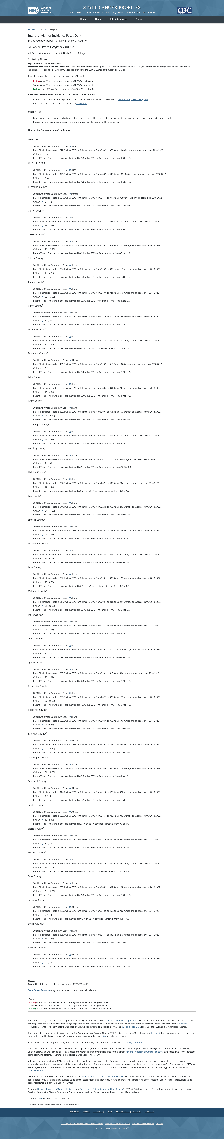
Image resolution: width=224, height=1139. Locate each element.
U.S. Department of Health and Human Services (82, 1123)
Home (83, 19)
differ (103, 1036)
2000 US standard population (122, 1020)
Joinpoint (155, 1033)
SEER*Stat (182, 1023)
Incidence (36, 29)
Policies (86, 1111)
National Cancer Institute (143, 1123)
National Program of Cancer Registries (144, 1051)
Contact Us (149, 1111)
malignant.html (134, 1042)
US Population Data (131, 1026)
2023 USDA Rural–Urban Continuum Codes (102, 1076)
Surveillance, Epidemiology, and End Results (101, 1089)
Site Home (74, 1111)
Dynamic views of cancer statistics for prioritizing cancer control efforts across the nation (112, 12)
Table (44, 29)
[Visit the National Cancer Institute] (39, 9)
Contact (139, 19)
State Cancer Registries (39, 990)
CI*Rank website (36, 1070)
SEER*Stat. (81, 103)
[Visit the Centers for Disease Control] (184, 9)
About (98, 19)
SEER (39, 1098)
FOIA (110, 1111)
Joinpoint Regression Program (133, 99)
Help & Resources (118, 19)
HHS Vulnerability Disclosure (128, 1111)
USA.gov (159, 1123)
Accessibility (98, 1111)
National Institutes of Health (117, 1123)
